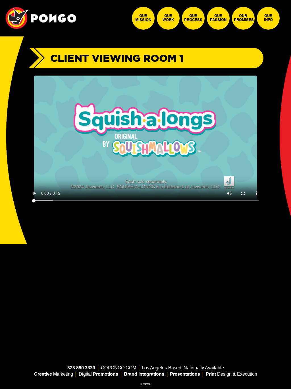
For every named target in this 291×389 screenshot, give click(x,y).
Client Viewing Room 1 (117, 58)
